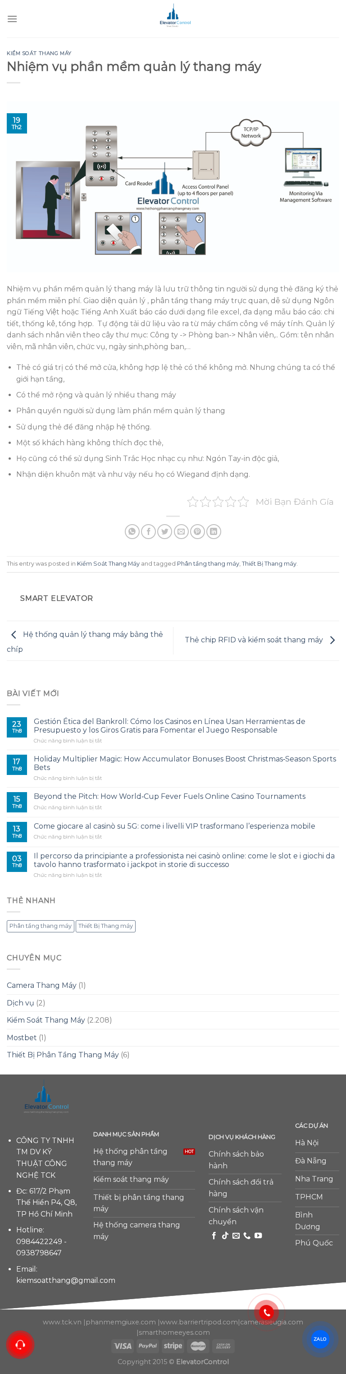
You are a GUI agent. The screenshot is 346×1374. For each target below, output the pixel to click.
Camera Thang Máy (42, 985)
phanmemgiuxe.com (121, 1322)
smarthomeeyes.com (174, 1332)
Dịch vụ (20, 1003)
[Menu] (12, 19)
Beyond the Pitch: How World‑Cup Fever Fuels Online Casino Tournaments (169, 796)
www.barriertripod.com (199, 1322)
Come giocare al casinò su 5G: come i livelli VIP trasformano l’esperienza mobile (174, 826)
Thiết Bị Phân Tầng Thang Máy (63, 1055)
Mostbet (22, 1037)
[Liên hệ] (20, 1345)
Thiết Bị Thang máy (269, 563)
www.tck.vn (62, 1322)
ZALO (320, 1339)
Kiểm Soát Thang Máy (39, 53)
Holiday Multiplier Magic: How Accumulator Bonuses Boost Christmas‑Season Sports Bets (185, 763)
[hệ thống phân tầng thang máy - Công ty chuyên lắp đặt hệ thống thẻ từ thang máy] (173, 18)
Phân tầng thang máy (208, 563)
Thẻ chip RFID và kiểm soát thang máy (255, 640)
